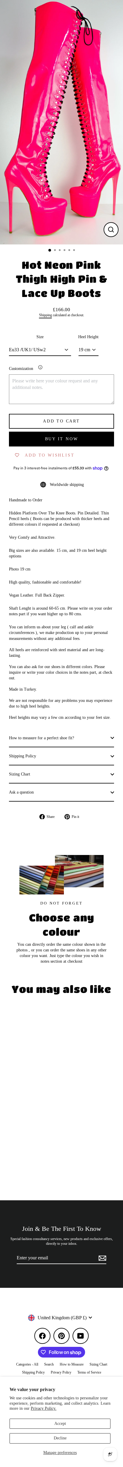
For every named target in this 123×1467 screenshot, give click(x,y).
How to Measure (72, 1364)
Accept (60, 1423)
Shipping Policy (22, 756)
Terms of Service (89, 1372)
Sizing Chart (19, 774)
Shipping (45, 315)
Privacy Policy (61, 1372)
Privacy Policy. (43, 1408)
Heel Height (88, 337)
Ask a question (21, 792)
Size (40, 337)
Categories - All (27, 1364)
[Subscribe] (101, 1258)
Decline (60, 1438)
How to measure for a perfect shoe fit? (41, 738)
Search (49, 1364)
